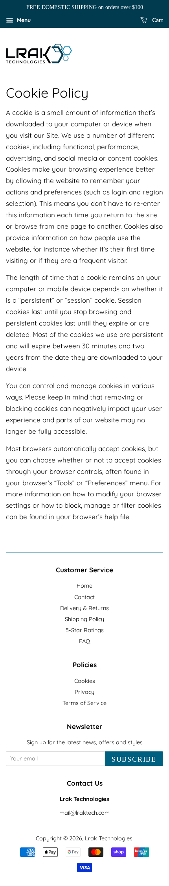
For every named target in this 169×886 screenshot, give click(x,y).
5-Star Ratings (85, 630)
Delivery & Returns (84, 608)
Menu (23, 20)
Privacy (84, 691)
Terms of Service (84, 703)
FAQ (84, 641)
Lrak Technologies (108, 838)
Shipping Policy (84, 619)
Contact (84, 597)
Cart (157, 20)
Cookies (84, 680)
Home (84, 585)
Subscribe (134, 759)
